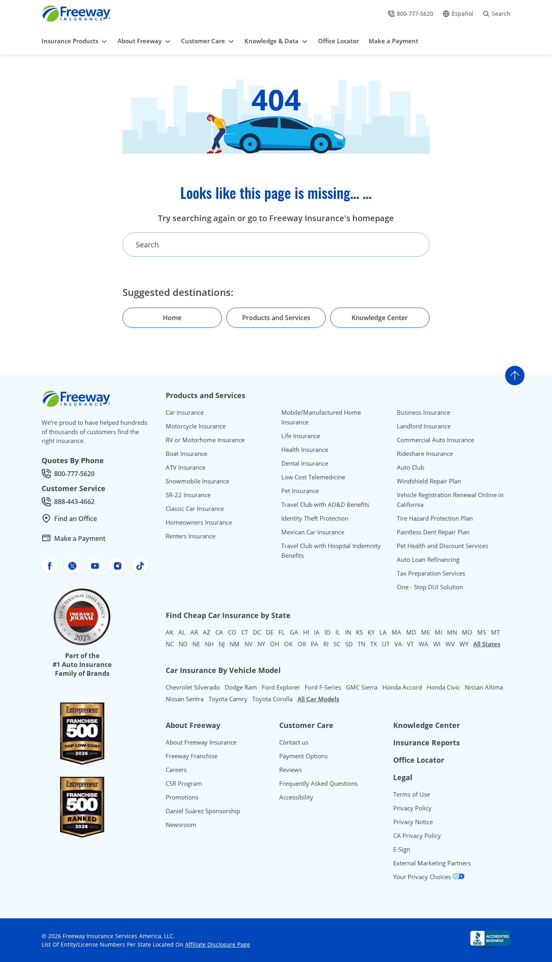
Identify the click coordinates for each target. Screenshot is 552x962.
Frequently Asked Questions (318, 783)
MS (481, 632)
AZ (207, 632)
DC (257, 632)
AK (169, 632)
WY (463, 644)
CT (244, 632)
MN (452, 632)
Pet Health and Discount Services (442, 546)
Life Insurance (300, 436)
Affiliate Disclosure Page (217, 944)
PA (314, 644)
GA (294, 632)
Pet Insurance (300, 491)
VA (398, 644)
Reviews (290, 770)
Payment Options (303, 756)
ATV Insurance (185, 467)
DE (270, 632)
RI (326, 644)
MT (495, 632)
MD (411, 632)
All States (486, 644)
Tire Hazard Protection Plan (435, 518)
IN (348, 632)
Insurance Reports (426, 742)
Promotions (182, 797)
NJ (222, 644)
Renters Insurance (190, 536)
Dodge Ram (241, 687)
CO (232, 632)
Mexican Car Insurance (312, 532)
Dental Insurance (304, 463)
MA (396, 632)
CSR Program (184, 783)
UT (386, 644)
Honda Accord (402, 687)
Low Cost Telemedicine (313, 477)
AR (194, 632)
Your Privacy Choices (423, 877)
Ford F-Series (323, 687)
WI (436, 644)
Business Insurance (423, 412)
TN (361, 644)
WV (450, 644)
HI (306, 632)
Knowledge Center (426, 725)
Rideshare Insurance (425, 453)
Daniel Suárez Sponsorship (203, 811)
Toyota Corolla (272, 699)
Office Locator (418, 760)
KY (371, 632)
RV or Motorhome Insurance (205, 440)
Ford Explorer (281, 687)
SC (336, 644)
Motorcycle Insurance (195, 426)
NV (248, 644)
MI (438, 632)
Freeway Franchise (191, 756)
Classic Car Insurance (195, 508)
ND (183, 644)
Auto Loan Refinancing (428, 559)
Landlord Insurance (424, 426)
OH (274, 644)
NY (261, 644)
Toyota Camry (228, 699)
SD (349, 644)
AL (181, 632)
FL (281, 632)
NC (170, 644)
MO (467, 632)
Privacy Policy (412, 808)
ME (425, 632)
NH (209, 644)
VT (410, 644)
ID (327, 632)
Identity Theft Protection (314, 518)
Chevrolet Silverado (193, 687)
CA (219, 632)
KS (359, 632)
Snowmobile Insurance (197, 481)
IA (317, 632)
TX (373, 644)
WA (423, 644)
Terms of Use (411, 794)
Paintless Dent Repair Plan (433, 532)
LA (383, 632)
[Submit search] (411, 244)
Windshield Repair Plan (429, 481)
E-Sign (401, 849)
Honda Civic (443, 687)
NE (196, 644)
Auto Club (410, 467)
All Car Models (318, 699)
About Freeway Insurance (201, 742)
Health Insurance (304, 449)
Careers (176, 770)
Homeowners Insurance (199, 522)
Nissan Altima (484, 687)
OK (288, 644)
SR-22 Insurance (188, 495)
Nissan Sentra (185, 699)
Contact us (293, 742)
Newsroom (181, 825)
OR (301, 644)
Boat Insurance (186, 453)
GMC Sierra (361, 687)
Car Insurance (185, 412)
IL (337, 632)
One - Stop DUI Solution (430, 587)
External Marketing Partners (432, 863)
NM (235, 644)
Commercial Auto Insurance (435, 440)
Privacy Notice (413, 822)
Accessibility (296, 797)
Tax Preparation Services (431, 573)
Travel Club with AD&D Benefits (325, 504)
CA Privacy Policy (417, 835)
